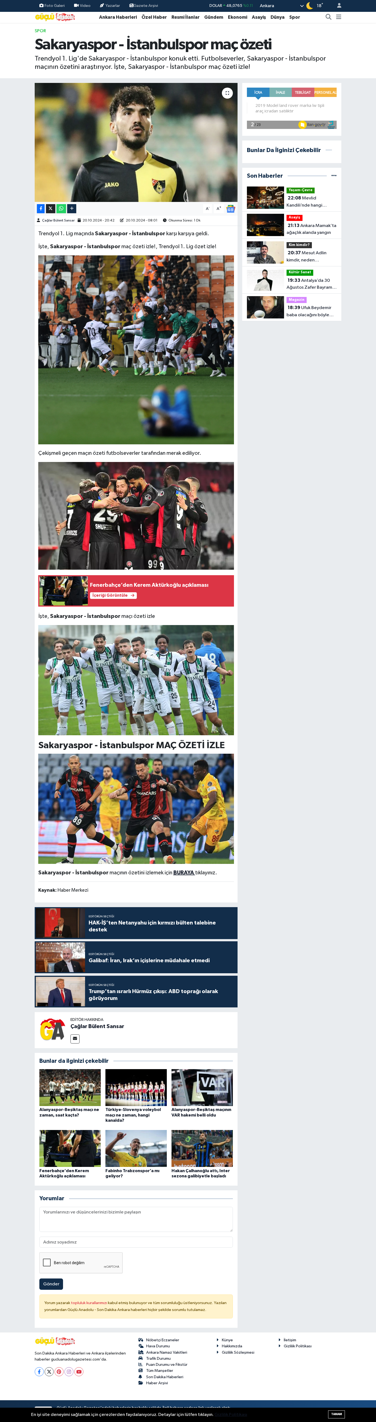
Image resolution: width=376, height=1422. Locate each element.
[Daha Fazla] (71, 208)
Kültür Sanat (300, 272)
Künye (227, 1340)
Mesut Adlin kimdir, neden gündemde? (306, 257)
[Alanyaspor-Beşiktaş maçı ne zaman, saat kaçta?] (70, 1087)
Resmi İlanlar (185, 17)
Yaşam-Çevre (300, 190)
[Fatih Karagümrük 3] (136, 808)
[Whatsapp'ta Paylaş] (61, 208)
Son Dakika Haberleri (164, 1377)
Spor (294, 17)
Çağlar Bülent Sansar (58, 220)
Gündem (213, 17)
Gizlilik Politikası (298, 1346)
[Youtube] (78, 1371)
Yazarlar (112, 6)
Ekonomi (237, 17)
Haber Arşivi (157, 1383)
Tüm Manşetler (159, 1371)
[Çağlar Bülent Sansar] (52, 1030)
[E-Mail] (75, 1038)
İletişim (290, 1340)
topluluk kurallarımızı (89, 1303)
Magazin (296, 300)
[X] (49, 1371)
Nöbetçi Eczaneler (162, 1340)
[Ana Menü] (338, 17)
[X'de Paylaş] (50, 208)
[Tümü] (334, 176)
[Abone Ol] (230, 208)
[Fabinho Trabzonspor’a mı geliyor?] (136, 1148)
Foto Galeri (55, 6)
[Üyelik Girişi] (337, 6)
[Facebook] (39, 1371)
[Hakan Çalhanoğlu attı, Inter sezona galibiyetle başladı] (202, 1148)
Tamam (336, 1414)
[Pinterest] (59, 1371)
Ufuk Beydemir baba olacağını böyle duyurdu (309, 311)
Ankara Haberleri (118, 17)
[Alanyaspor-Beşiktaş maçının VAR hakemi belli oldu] (202, 1087)
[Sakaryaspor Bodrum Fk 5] (136, 349)
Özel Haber (154, 17)
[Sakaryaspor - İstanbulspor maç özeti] (136, 142)
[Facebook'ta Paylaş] (41, 208)
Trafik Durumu (158, 1358)
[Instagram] (68, 1371)
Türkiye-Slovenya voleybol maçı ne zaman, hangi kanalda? (133, 1114)
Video (85, 6)
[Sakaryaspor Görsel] (136, 680)
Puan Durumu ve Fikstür (166, 1364)
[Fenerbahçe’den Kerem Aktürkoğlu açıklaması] (70, 1148)
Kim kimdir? (299, 245)
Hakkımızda (232, 1346)
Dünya (278, 17)
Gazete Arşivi (145, 6)
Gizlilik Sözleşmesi (238, 1352)
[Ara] (328, 17)
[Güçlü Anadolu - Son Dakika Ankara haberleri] (55, 16)
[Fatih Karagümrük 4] (136, 515)
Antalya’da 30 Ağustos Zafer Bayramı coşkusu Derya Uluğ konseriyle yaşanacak (310, 284)
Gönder (51, 1284)
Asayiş (259, 17)
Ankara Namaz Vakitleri (166, 1352)
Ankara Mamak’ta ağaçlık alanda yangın (311, 229)
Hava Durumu (158, 1346)
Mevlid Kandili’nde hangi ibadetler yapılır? (304, 202)
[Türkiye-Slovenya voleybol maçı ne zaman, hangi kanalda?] (136, 1087)
